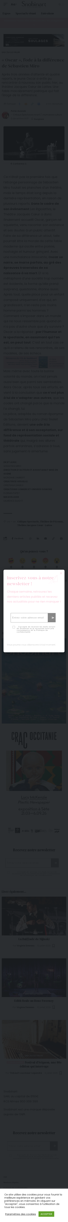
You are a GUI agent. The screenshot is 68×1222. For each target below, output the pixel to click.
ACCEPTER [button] (46, 1214)
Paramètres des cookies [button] (20, 1214)
